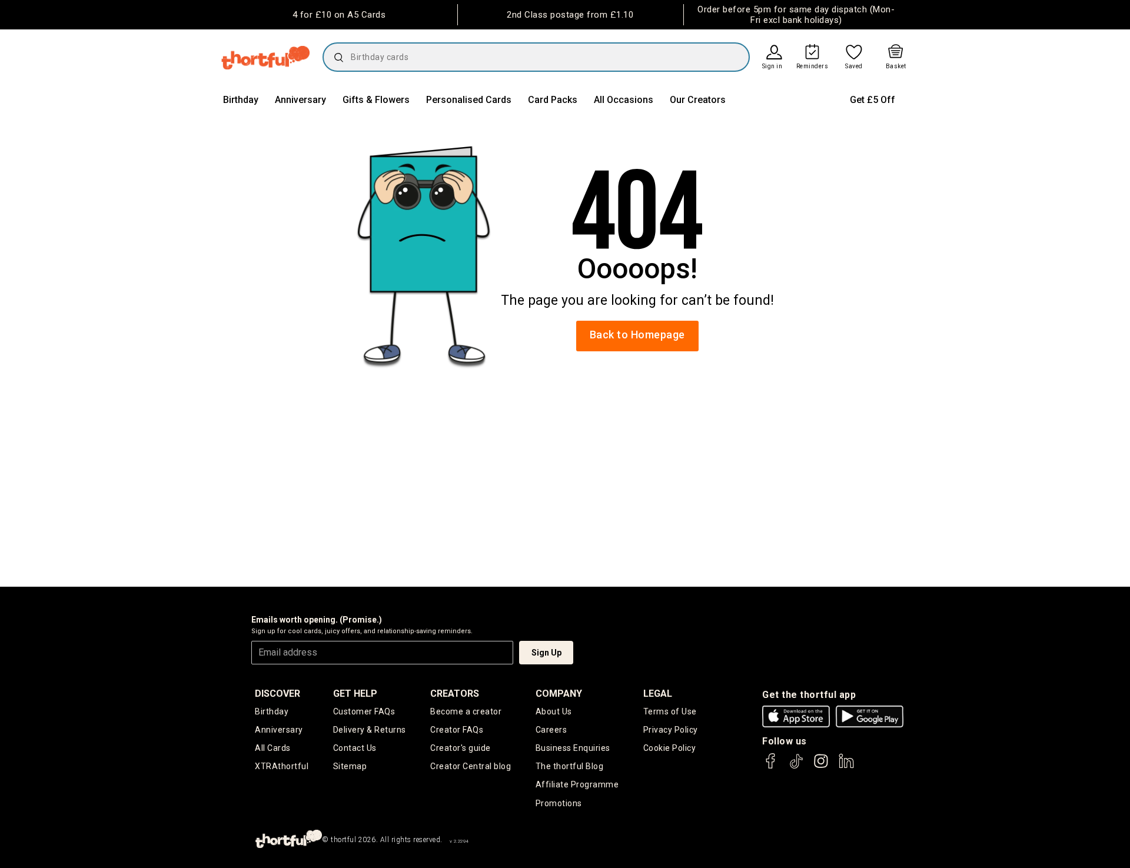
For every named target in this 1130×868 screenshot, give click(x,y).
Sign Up (546, 652)
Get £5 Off (872, 99)
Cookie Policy (669, 748)
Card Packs (552, 99)
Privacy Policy (670, 729)
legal (657, 693)
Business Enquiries (573, 748)
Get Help (355, 693)
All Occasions (623, 99)
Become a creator (465, 711)
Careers (551, 729)
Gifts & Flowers (376, 99)
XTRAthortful (281, 766)
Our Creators (698, 99)
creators (454, 693)
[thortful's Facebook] (771, 766)
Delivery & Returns (369, 729)
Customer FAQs (364, 711)
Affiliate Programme (577, 784)
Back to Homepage (637, 334)
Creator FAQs (456, 729)
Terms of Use (670, 711)
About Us (554, 711)
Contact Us (355, 748)
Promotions (559, 803)
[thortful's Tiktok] (796, 766)
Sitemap (350, 766)
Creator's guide (460, 748)
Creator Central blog (470, 766)
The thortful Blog (570, 766)
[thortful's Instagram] (821, 766)
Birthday (240, 99)
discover (277, 693)
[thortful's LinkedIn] (846, 766)
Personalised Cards (468, 99)
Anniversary (300, 99)
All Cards (273, 748)
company (559, 693)
